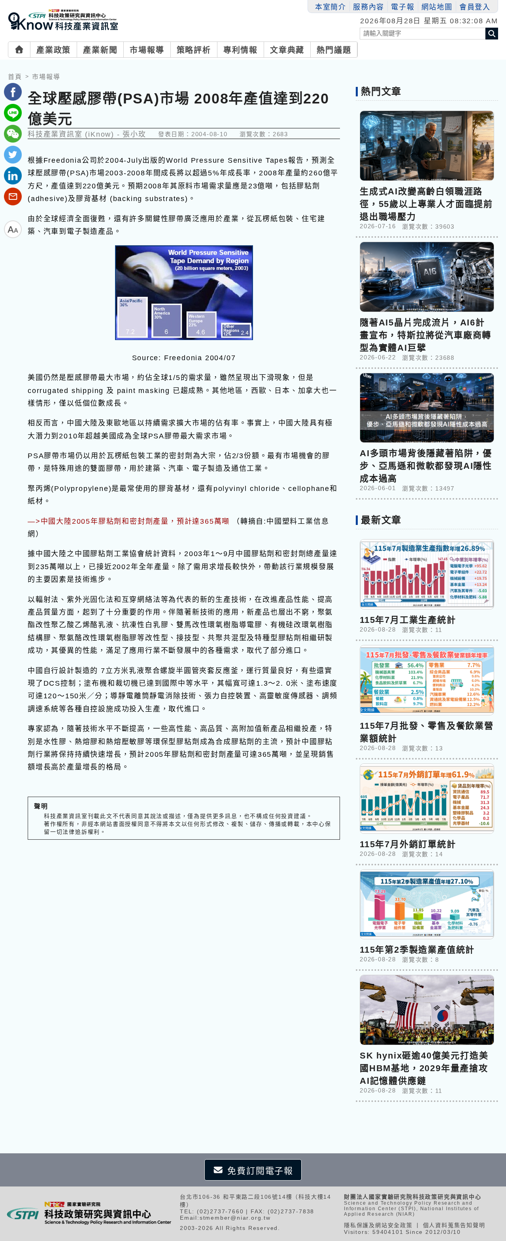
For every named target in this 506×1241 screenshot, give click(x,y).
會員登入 (475, 7)
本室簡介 (330, 7)
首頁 (15, 76)
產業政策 (53, 50)
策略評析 (194, 50)
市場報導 (147, 50)
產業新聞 (100, 50)
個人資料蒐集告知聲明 (454, 1225)
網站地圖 (437, 7)
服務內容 (368, 7)
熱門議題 (334, 50)
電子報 (402, 7)
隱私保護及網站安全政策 (378, 1225)
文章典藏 (287, 50)
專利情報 (240, 50)
